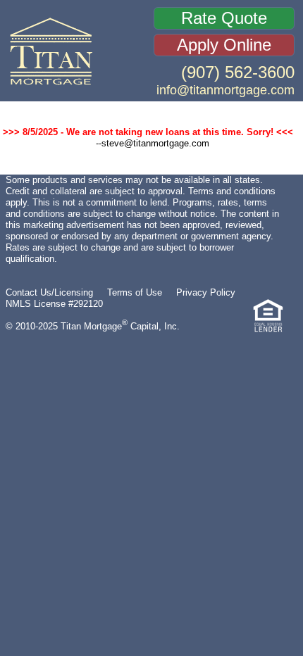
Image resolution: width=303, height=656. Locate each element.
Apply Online (224, 44)
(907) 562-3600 (238, 72)
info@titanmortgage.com (225, 89)
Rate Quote (224, 17)
